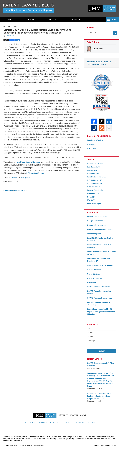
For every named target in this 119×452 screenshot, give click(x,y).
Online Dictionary (94, 274)
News (91, 197)
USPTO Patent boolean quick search (99, 292)
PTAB (91, 200)
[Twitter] (101, 121)
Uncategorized (25, 178)
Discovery (93, 173)
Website (33, 422)
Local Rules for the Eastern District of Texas (101, 253)
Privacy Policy (55, 422)
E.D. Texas (93, 167)
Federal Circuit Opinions (97, 216)
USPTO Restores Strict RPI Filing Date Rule (100, 364)
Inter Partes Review (95, 140)
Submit (102, 351)
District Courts (95, 163)
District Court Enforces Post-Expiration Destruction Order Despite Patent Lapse (99, 396)
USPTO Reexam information (98, 287)
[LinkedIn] (109, 121)
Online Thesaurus (94, 278)
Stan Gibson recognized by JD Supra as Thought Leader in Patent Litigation (101, 311)
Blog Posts (92, 422)
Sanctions (93, 194)
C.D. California (94, 184)
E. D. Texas (91, 149)
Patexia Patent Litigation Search (100, 229)
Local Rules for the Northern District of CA (98, 259)
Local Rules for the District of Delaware (99, 246)
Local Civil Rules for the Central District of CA (100, 239)
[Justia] (94, 128)
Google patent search (96, 221)
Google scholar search (96, 225)
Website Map (80, 422)
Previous (8, 190)
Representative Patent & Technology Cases (99, 63)
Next (23, 190)
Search (115, 33)
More (114, 20)
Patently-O (91, 282)
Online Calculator (94, 270)
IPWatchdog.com (94, 234)
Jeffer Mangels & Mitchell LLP (33, 445)
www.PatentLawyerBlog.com (28, 162)
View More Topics (94, 203)
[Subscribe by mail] (109, 128)
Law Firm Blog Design (105, 445)
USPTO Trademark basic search (100, 298)
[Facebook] (94, 121)
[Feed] (101, 128)
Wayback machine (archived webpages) (98, 303)
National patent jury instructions (100, 265)
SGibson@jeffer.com (35, 173)
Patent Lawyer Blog (28, 8)
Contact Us (75, 20)
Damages (14, 178)
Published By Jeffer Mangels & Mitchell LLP (102, 8)
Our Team (30, 20)
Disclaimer (43, 422)
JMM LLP (52, 20)
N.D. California (94, 180)
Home (9, 20)
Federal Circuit (95, 190)
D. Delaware (93, 187)
